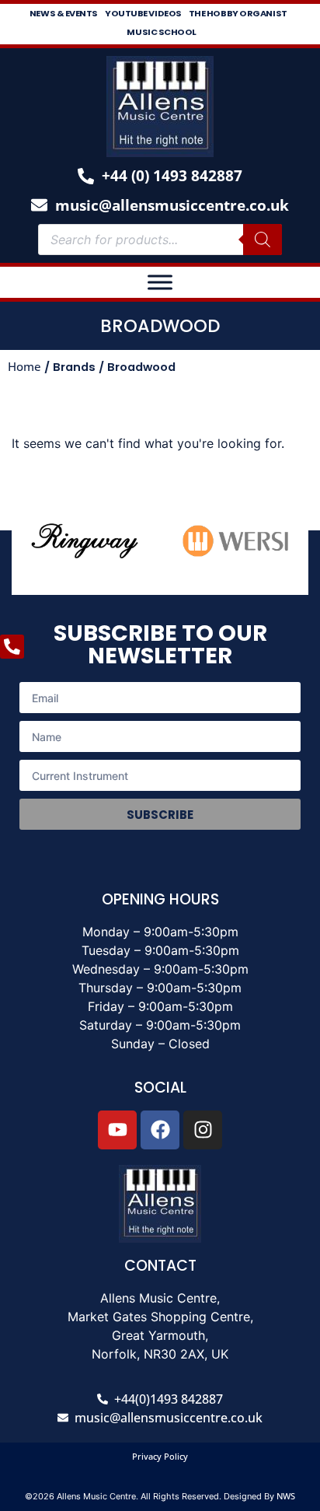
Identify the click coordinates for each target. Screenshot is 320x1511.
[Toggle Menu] (160, 282)
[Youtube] (117, 1130)
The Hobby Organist (238, 13)
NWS (286, 1496)
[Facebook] (160, 1130)
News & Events (64, 13)
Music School (162, 32)
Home (24, 366)
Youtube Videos (143, 13)
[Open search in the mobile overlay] (160, 239)
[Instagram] (202, 1130)
